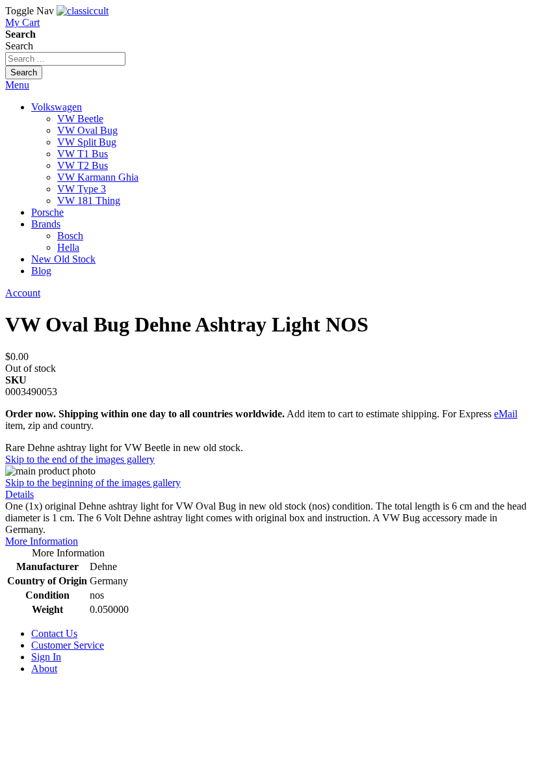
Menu (17, 84)
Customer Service (67, 645)
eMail (505, 413)
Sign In (46, 656)
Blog (41, 270)
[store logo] (83, 10)
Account (22, 292)
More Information (41, 541)
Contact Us (54, 633)
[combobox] (65, 59)
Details (19, 494)
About (44, 668)
